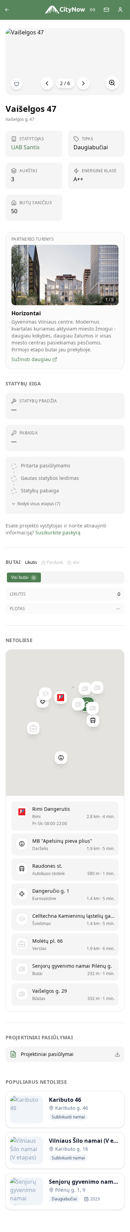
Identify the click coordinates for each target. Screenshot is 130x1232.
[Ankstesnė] (47, 83)
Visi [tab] (76, 562)
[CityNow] (65, 10)
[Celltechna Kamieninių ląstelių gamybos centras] (45, 694)
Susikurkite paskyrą (57, 532)
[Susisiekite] (106, 10)
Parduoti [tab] (55, 562)
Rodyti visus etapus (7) (38, 504)
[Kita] (83, 83)
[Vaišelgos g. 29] (78, 704)
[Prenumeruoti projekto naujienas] (16, 84)
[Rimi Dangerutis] (60, 697)
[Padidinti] (112, 83)
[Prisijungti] (120, 9)
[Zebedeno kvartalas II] (85, 688)
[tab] (24, 577)
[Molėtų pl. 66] (33, 728)
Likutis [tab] (31, 562)
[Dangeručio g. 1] (42, 702)
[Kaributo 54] (97, 687)
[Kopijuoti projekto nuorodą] (92, 9)
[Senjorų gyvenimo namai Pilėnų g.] (92, 708)
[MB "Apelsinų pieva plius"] (61, 757)
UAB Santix (25, 147)
